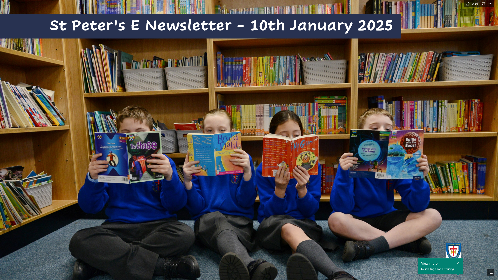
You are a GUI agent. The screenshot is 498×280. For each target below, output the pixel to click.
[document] (249, 140)
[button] (472, 3)
